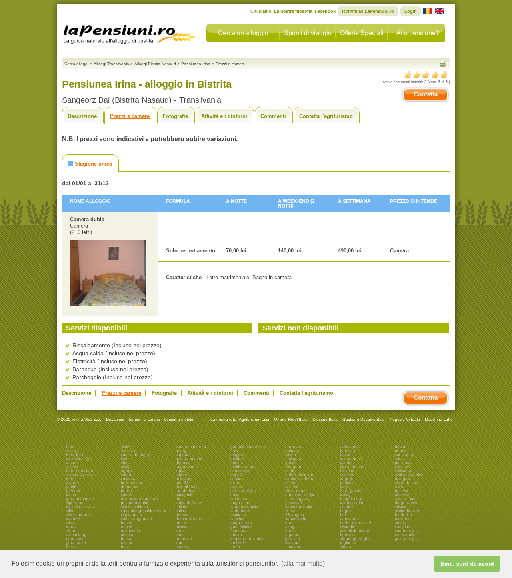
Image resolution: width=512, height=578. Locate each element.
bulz (344, 514)
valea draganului (136, 518)
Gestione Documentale (363, 419)
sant (180, 534)
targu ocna (240, 502)
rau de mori (186, 490)
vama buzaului (298, 506)
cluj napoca (131, 514)
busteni (127, 522)
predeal (73, 490)
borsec (236, 462)
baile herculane (80, 470)
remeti (126, 526)
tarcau (236, 534)
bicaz (235, 482)
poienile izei (186, 486)
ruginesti (348, 542)
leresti (181, 530)
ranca (71, 526)
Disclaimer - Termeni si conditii (133, 419)
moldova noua (243, 466)
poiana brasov (189, 458)
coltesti (291, 486)
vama (71, 494)
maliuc (346, 486)
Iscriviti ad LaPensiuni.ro (368, 11)
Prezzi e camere (130, 116)
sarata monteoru (191, 446)
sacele (401, 458)
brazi (180, 498)
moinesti (238, 514)
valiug (345, 494)
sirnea (345, 546)
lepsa (181, 470)
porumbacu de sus (247, 446)
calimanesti (350, 446)
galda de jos (406, 538)
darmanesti (350, 518)
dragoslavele (406, 502)
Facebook (325, 11)
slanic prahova (79, 514)
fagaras (292, 534)
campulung (76, 534)
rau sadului (405, 534)
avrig (125, 466)
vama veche (296, 518)
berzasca (348, 534)
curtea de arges (135, 454)
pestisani (293, 502)
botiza (126, 490)
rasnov (72, 462)
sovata (72, 450)
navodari (293, 546)
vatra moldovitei (244, 506)
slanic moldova (134, 506)
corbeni (127, 494)
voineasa (238, 498)
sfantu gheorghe (355, 538)
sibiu (70, 510)
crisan (71, 522)
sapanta (183, 454)
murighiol (184, 494)
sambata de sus (81, 474)
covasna (128, 478)
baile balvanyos (299, 474)
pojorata (292, 450)
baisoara (293, 458)
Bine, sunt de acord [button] (467, 563)
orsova (127, 534)
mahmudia (130, 530)
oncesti (401, 490)
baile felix (74, 454)
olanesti (402, 494)
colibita (182, 506)
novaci (236, 494)
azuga (291, 526)
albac (71, 530)
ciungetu (293, 466)
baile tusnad (132, 482)
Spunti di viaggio (308, 33)
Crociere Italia (325, 419)
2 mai (235, 450)
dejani (236, 474)
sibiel (125, 446)
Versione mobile (178, 419)
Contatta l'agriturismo (326, 116)
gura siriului (240, 526)
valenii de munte (355, 530)
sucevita (183, 546)
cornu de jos (406, 530)
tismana (292, 542)
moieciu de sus (80, 506)
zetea (290, 510)
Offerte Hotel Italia (291, 419)
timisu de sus (352, 466)
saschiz (237, 518)
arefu (235, 546)
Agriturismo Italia (254, 419)
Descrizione (82, 116)
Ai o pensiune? (417, 33)
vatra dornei (351, 458)
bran (70, 446)
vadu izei (74, 518)
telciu (399, 486)
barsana (347, 450)
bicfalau (347, 470)
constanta (404, 454)
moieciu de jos (79, 458)
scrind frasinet (407, 510)
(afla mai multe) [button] (303, 563)
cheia (126, 462)
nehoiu (401, 450)
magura (237, 454)
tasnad (127, 542)
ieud (180, 542)
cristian (401, 506)
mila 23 (182, 482)
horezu (182, 514)
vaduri (345, 462)
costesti (347, 474)
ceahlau (347, 506)
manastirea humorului (140, 498)
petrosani (74, 538)
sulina (181, 510)
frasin (126, 546)
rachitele (238, 542)
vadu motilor (241, 510)
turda (290, 522)
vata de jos (405, 498)
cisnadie (347, 526)
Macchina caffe (439, 419)
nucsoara (293, 446)
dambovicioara (189, 518)
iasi (124, 458)
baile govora (351, 490)
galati (290, 462)
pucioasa (403, 462)
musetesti (403, 518)
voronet (128, 474)
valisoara (403, 470)
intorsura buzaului (246, 538)
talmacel (402, 466)
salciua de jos (243, 490)
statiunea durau (299, 478)
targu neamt (241, 522)
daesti (290, 530)
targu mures (187, 466)
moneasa (239, 530)
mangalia (403, 478)
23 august (294, 514)
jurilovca (292, 538)
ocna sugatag (298, 498)
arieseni (73, 466)
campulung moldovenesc (144, 510)
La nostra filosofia (293, 11)
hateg (181, 450)
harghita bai (351, 498)
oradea (237, 486)
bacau (346, 454)
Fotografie (175, 116)
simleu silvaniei (408, 474)
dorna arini (130, 486)
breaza (72, 546)
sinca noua (295, 490)
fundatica (403, 514)
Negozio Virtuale (405, 419)
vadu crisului (351, 502)
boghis (346, 510)
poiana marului (134, 502)
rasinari (237, 458)
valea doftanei (189, 502)
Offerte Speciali (362, 33)
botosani (184, 538)
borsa (126, 538)
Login (410, 11)
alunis (400, 522)
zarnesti (73, 482)
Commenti (273, 116)
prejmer (347, 482)
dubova (183, 462)
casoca (237, 478)
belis (70, 478)
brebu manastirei (355, 522)
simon (290, 454)
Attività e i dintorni (224, 116)
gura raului (76, 542)
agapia (127, 470)
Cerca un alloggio (243, 33)
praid (70, 486)
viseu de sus (406, 482)
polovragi (184, 478)
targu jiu (347, 478)
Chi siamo (261, 11)
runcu (181, 522)
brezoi (400, 446)
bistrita (182, 526)
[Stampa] (443, 64)
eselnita (128, 450)
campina (402, 526)
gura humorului (80, 498)
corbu (290, 470)
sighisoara (75, 502)
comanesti (239, 470)
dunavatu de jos (300, 494)
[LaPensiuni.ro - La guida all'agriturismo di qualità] (129, 32)
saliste (181, 474)
